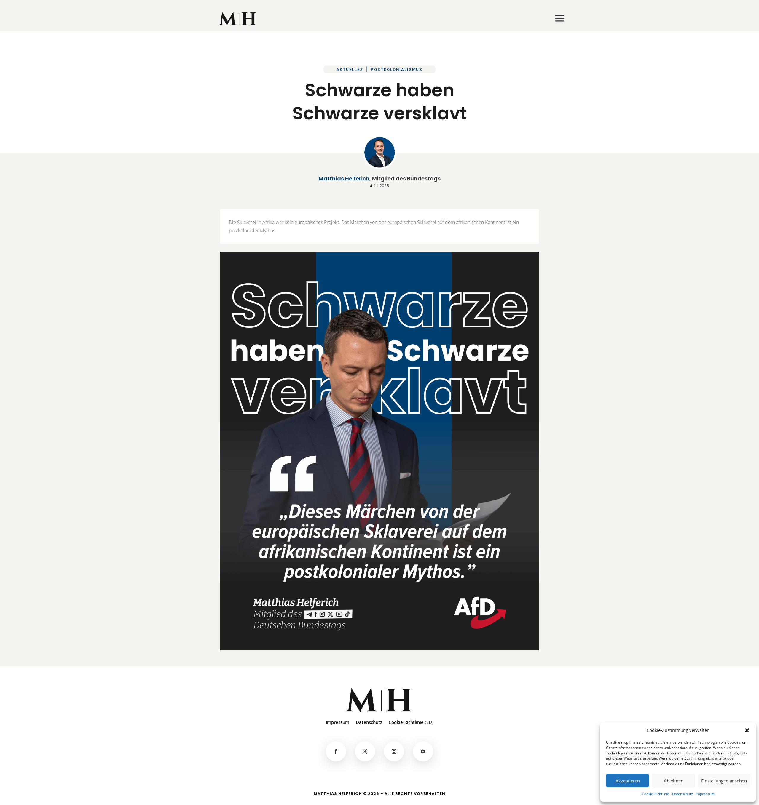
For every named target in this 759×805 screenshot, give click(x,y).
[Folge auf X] (365, 751)
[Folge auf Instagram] (394, 751)
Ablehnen (673, 781)
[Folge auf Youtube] (423, 751)
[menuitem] (238, 19)
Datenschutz (682, 793)
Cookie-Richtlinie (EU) (411, 722)
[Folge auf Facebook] (336, 751)
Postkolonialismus (396, 69)
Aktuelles (350, 69)
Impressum (705, 793)
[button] (747, 730)
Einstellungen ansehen (724, 781)
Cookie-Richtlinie (655, 793)
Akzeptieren (628, 781)
